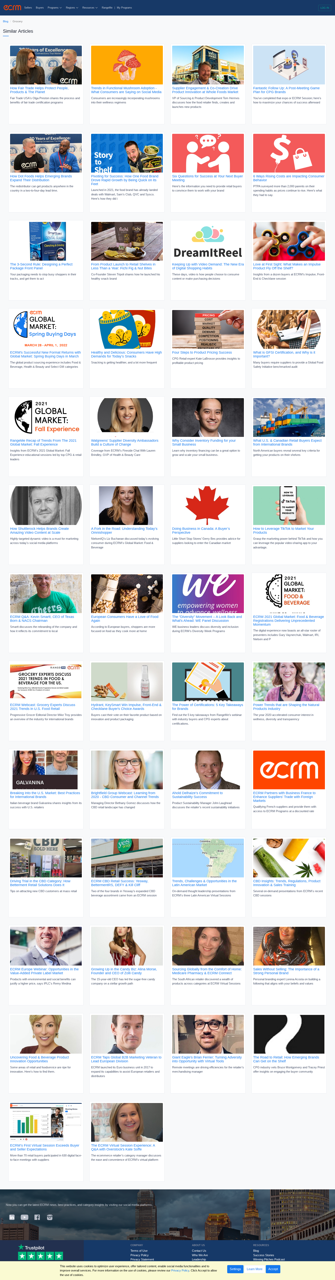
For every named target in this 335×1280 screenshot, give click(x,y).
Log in (324, 7)
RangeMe (107, 7)
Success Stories (263, 1255)
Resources (88, 7)
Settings (235, 1269)
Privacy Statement (142, 1259)
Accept (273, 1269)
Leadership (199, 1259)
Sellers (28, 7)
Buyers (40, 7)
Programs (53, 7)
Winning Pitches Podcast (269, 1259)
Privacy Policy (139, 1255)
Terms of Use (139, 1250)
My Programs (124, 7)
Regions (71, 7)
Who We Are (200, 1255)
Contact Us (199, 1250)
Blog (5, 21)
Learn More (254, 1269)
